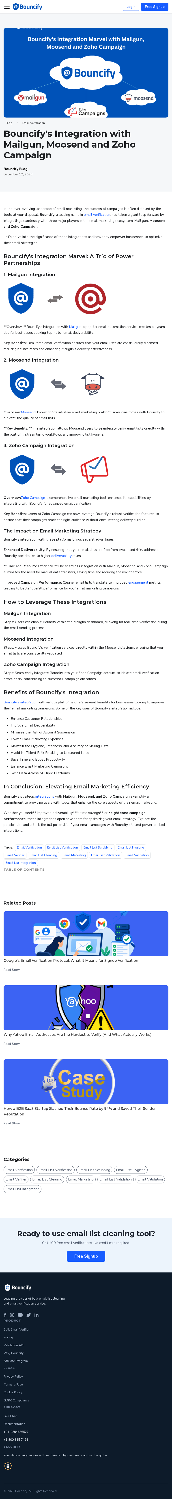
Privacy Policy (13, 1377)
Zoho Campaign (33, 497)
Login (131, 6)
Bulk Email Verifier (17, 1329)
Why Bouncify (14, 1353)
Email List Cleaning (43, 855)
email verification (97, 214)
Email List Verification (62, 847)
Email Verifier (15, 855)
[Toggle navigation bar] (7, 6)
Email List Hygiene (131, 847)
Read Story (12, 969)
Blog (9, 123)
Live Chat (10, 1416)
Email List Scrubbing (98, 847)
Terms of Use (13, 1384)
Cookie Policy (13, 1392)
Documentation (14, 1424)
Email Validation (137, 855)
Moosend (28, 412)
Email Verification (33, 123)
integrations (44, 796)
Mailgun (75, 326)
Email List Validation (105, 855)
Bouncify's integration (20, 702)
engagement (138, 582)
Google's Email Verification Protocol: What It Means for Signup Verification (71, 960)
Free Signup (155, 6)
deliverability (61, 555)
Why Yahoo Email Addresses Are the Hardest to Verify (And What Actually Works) (77, 1034)
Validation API (14, 1345)
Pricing (8, 1337)
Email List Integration (21, 863)
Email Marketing (74, 855)
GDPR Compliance (16, 1400)
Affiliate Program (16, 1361)
